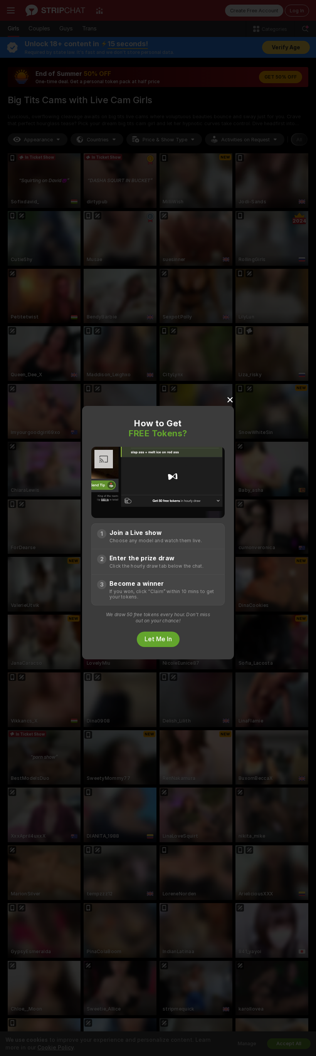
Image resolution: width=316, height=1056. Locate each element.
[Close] (230, 399)
